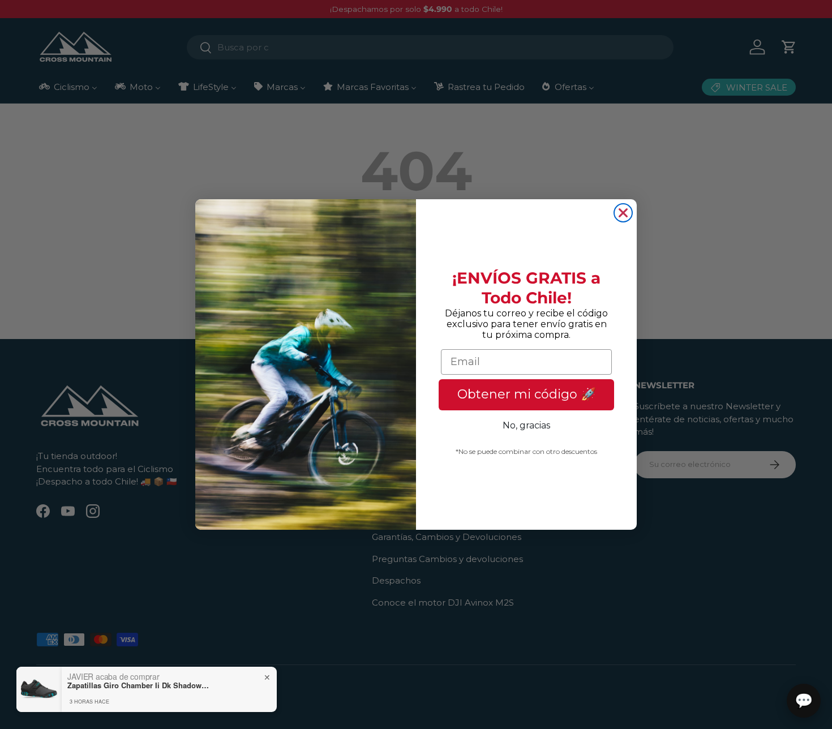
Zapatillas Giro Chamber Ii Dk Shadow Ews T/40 (138, 685)
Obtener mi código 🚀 (526, 394)
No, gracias (526, 425)
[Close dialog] (623, 213)
